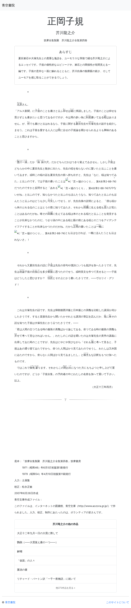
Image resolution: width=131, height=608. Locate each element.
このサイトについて (117, 602)
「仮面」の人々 (26, 560)
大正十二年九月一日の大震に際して (37, 533)
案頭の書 (22, 569)
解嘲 (19, 551)
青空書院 (8, 5)
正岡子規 (65, 21)
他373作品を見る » (65, 587)
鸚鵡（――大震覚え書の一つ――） (37, 542)
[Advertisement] (65, 431)
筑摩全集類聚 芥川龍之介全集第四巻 (65, 40)
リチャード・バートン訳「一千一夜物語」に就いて (46, 578)
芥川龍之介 (65, 32)
